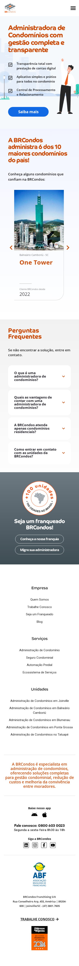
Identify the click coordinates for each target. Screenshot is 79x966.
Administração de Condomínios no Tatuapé (39, 734)
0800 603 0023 (51, 825)
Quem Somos (39, 599)
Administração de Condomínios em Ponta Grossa (39, 727)
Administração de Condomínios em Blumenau (39, 720)
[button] (11, 247)
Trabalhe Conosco (39, 607)
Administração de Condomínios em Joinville (39, 701)
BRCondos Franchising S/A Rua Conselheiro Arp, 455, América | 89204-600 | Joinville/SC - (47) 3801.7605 (39, 901)
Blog (40, 622)
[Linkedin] (26, 845)
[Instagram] (35, 845)
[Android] (34, 815)
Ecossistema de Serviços (40, 672)
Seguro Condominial (39, 657)
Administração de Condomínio (39, 650)
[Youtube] (53, 845)
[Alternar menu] (73, 8)
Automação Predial (39, 665)
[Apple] (45, 815)
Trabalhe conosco (37, 919)
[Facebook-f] (44, 845)
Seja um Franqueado (39, 614)
